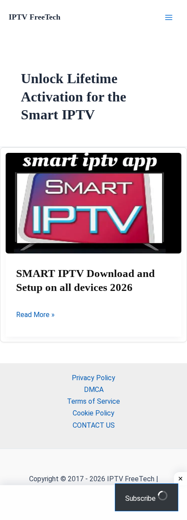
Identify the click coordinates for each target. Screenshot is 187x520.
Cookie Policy (93, 413)
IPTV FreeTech (34, 17)
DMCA (94, 389)
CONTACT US (94, 425)
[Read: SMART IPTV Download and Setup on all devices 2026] (93, 203)
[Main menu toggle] (168, 17)
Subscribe (141, 498)
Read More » (35, 315)
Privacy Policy (93, 378)
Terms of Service (93, 401)
